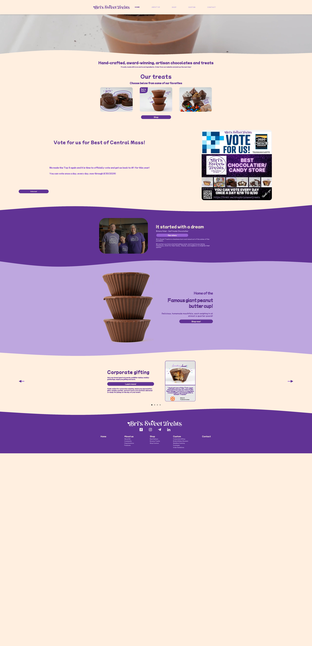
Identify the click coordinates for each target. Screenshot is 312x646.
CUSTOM (191, 7)
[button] (22, 381)
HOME (137, 7)
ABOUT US (156, 7)
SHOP (174, 7)
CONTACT (211, 7)
